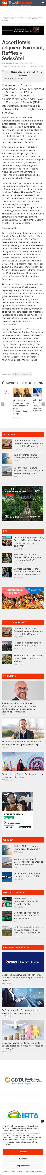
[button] (42, 1121)
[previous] (2, 404)
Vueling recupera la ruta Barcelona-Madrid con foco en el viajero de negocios (28, 471)
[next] (43, 404)
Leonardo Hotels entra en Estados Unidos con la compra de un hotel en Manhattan (28, 443)
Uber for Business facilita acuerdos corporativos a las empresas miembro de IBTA (27, 572)
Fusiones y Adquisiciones (22, 374)
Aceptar (23, 1152)
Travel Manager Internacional (20, 63)
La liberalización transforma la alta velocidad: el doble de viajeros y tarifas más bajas (28, 930)
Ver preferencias (23, 1166)
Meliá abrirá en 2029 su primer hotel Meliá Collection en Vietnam (28, 658)
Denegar (23, 1159)
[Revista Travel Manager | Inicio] (17, 3)
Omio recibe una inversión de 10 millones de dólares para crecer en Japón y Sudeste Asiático (22, 978)
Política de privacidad (26, 1171)
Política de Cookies (9, 1171)
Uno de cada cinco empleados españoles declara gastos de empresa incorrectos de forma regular (22, 1046)
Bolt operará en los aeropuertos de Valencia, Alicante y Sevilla (26, 901)
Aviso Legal (39, 1171)
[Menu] (43, 3)
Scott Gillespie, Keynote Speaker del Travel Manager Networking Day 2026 (28, 557)
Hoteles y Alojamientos (12, 18)
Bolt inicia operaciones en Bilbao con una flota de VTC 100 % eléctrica (27, 916)
